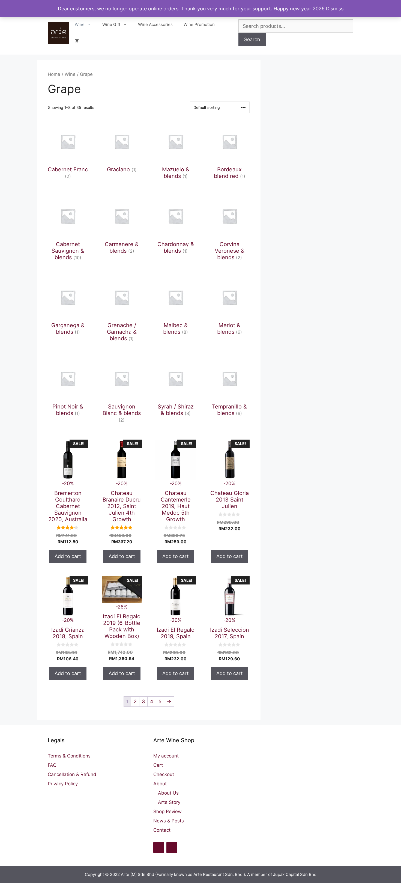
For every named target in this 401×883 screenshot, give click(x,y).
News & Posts (168, 821)
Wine (80, 24)
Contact (161, 830)
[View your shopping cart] (76, 41)
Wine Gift (111, 24)
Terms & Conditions (69, 756)
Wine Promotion (199, 24)
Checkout (163, 774)
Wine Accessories (155, 24)
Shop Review (167, 811)
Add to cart (68, 556)
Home (54, 74)
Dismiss (334, 8)
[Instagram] (171, 847)
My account (166, 756)
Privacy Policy (63, 783)
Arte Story (169, 802)
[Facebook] (158, 847)
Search (252, 39)
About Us (168, 793)
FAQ (52, 765)
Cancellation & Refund (72, 774)
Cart (158, 765)
